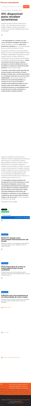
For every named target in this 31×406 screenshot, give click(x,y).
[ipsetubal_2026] (15, 318)
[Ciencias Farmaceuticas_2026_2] (15, 368)
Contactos (12, 386)
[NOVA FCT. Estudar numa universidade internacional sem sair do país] (15, 227)
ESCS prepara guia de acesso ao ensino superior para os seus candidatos (13, 268)
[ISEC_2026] (15, 343)
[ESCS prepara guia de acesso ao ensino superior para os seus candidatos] (15, 256)
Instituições (26, 217)
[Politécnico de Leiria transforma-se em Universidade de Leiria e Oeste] (15, 285)
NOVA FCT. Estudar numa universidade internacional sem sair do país (14, 239)
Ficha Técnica (12, 384)
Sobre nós (18, 386)
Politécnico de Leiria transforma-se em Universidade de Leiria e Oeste (14, 296)
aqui (15, 201)
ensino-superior (6, 215)
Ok (2, 404)
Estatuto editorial (22, 384)
